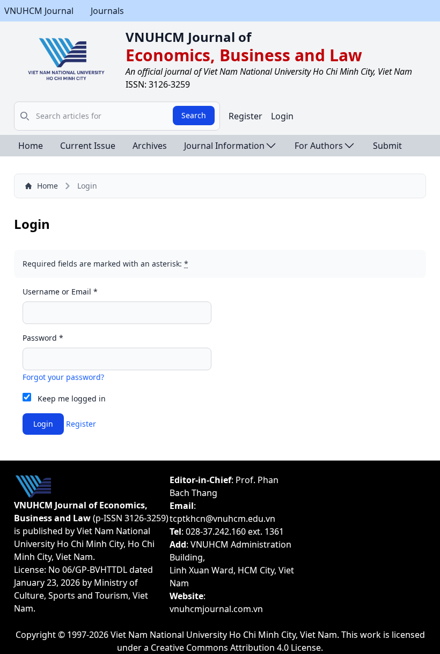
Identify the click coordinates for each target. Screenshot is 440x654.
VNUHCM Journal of (188, 37)
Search (193, 115)
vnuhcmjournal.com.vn (216, 609)
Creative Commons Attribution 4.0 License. (237, 647)
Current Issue (87, 146)
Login (282, 116)
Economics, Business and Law (244, 55)
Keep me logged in (72, 398)
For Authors (319, 146)
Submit (387, 146)
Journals (107, 11)
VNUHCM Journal (39, 11)
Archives (150, 146)
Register (245, 116)
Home (30, 146)
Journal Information (224, 146)
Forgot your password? (63, 377)
